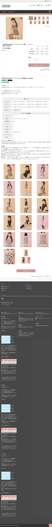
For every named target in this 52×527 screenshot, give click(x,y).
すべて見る (47, 26)
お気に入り (6, 50)
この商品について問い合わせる (36, 276)
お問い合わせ (11, 11)
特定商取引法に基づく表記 (44, 69)
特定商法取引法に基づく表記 (7, 302)
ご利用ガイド (4, 11)
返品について (47, 68)
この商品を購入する (26, 270)
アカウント (48, 1)
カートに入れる (39, 65)
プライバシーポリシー (5, 304)
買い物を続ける (46, 276)
